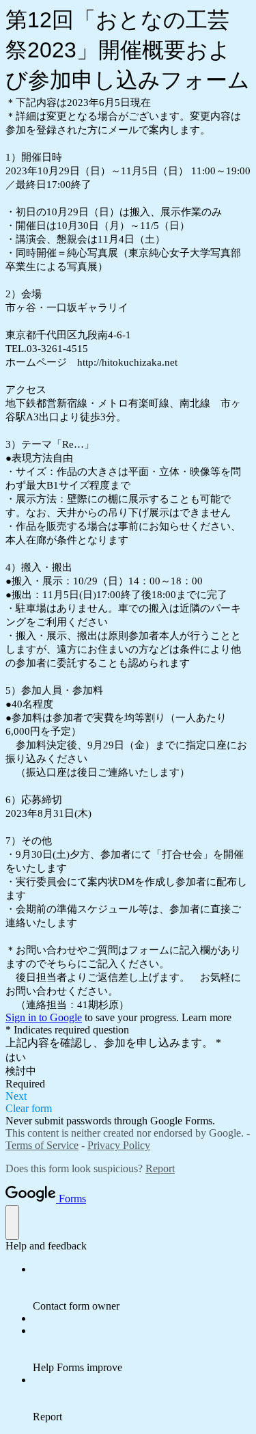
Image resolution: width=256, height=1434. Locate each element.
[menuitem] (142, 1287)
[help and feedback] (12, 1222)
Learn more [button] (206, 1017)
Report (160, 1168)
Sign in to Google (43, 1017)
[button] (128, 1096)
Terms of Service (42, 1145)
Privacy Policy (118, 1145)
